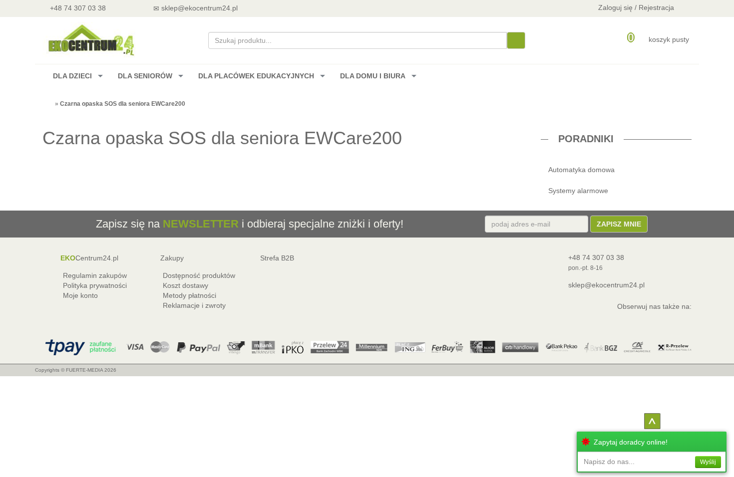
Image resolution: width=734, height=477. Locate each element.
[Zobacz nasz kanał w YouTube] (275, 7)
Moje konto (80, 295)
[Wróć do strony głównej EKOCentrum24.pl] (90, 39)
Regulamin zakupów (95, 275)
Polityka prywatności (95, 285)
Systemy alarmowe (578, 191)
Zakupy (172, 258)
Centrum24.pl (89, 258)
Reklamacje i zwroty (194, 305)
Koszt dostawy (185, 285)
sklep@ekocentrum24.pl (606, 285)
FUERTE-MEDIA (84, 370)
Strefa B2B (277, 258)
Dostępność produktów (199, 275)
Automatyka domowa (581, 170)
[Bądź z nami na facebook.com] (302, 7)
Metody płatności (189, 295)
